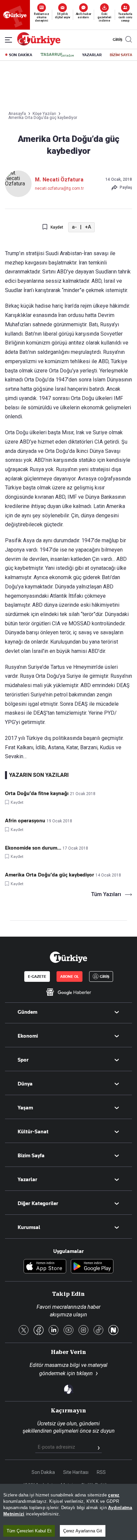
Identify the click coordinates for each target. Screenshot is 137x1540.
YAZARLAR (92, 55)
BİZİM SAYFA (121, 55)
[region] (68, 1512)
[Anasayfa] (68, 957)
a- (74, 227)
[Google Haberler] (68, 992)
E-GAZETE (37, 976)
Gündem (27, 1012)
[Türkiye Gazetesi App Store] (45, 1267)
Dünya (25, 1084)
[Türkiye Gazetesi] (39, 44)
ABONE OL (69, 976)
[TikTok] (98, 1330)
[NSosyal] (113, 1330)
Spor (23, 1060)
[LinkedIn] (54, 1330)
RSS (101, 1472)
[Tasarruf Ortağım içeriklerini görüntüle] (57, 54)
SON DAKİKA (20, 55)
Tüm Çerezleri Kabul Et (29, 1530)
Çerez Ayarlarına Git (82, 1530)
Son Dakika (43, 1472)
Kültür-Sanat (33, 1132)
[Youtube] (68, 1330)
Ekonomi (28, 1036)
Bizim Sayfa (31, 1156)
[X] (24, 1330)
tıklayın (84, 1373)
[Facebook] (39, 1330)
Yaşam (25, 1108)
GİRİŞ (116, 39)
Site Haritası (75, 1472)
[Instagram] (83, 1330)
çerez (113, 1494)
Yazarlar (27, 1179)
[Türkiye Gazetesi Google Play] (92, 1267)
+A (88, 227)
